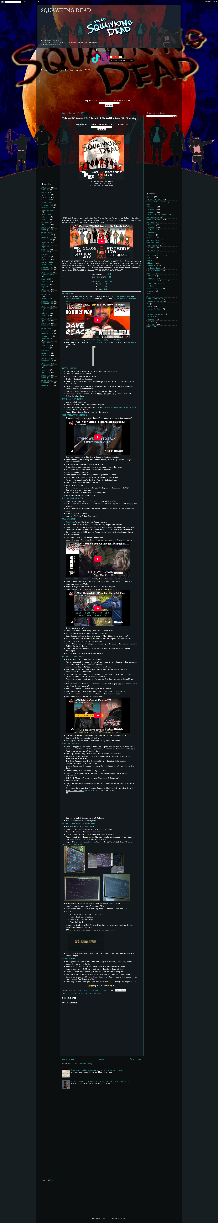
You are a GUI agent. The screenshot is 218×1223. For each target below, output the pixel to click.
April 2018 (45, 372)
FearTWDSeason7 (152, 230)
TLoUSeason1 (151, 248)
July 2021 (45, 281)
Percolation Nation (154, 220)
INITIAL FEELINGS (69, 368)
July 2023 (45, 217)
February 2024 (47, 200)
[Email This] (116, 990)
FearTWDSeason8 (152, 243)
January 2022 (46, 264)
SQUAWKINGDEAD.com (52, 44)
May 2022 (45, 254)
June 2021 (45, 284)
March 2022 (45, 259)
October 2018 (46, 363)
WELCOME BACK (67, 293)
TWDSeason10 (151, 207)
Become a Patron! (116, 63)
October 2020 (46, 306)
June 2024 (45, 190)
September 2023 (47, 210)
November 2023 (47, 205)
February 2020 (47, 326)
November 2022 (47, 237)
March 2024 (45, 197)
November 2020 (47, 304)
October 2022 (46, 240)
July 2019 (45, 345)
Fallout (149, 260)
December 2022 (47, 235)
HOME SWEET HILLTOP (70, 743)
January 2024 (46, 202)
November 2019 (47, 333)
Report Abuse (47, 1180)
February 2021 (47, 294)
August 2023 (46, 214)
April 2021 (45, 289)
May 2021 (45, 287)
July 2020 (45, 313)
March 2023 (45, 227)
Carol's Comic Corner (155, 255)
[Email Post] (112, 990)
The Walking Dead (84, 993)
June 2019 (45, 348)
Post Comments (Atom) (83, 1064)
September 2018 (47, 366)
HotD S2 (149, 296)
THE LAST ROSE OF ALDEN (72, 498)
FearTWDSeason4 (152, 240)
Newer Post (68, 1059)
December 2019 (47, 331)
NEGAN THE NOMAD (69, 959)
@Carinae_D (103, 342)
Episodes (72, 993)
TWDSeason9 (150, 209)
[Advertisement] (49, 145)
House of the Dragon (154, 299)
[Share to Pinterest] (125, 990)
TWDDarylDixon (152, 265)
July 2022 (45, 249)
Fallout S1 (150, 263)
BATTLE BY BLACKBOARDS (72, 845)
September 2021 (47, 275)
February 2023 (47, 230)
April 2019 (45, 353)
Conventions (151, 253)
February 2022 (47, 262)
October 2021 (46, 272)
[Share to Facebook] (122, 990)
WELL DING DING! (69, 519)
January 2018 (46, 380)
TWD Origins (151, 316)
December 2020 (47, 301)
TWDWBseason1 (151, 232)
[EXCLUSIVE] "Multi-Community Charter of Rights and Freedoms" (97, 1070)
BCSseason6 (150, 235)
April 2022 (45, 257)
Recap (148, 204)
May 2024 (45, 192)
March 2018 (45, 375)
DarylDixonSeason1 (153, 271)
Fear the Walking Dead (155, 202)
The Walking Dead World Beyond (159, 214)
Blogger (124, 1218)
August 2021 (46, 279)
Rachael (99, 340)
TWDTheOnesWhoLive (154, 268)
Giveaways (150, 291)
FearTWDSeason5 (152, 222)
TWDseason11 (98, 993)
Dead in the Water (153, 309)
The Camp (150, 286)
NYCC (148, 311)
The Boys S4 (151, 324)
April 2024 (45, 195)
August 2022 (46, 247)
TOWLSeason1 (151, 276)
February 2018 (47, 378)
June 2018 (45, 370)
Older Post (135, 1059)
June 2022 (45, 252)
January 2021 (46, 298)
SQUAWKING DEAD (66, 10)
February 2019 (47, 358)
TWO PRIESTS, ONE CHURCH (72, 656)
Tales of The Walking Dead (157, 281)
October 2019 (46, 336)
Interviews (150, 225)
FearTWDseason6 (152, 217)
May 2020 (45, 318)
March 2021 (45, 292)
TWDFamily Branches (154, 301)
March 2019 (45, 355)
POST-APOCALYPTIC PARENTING (74, 415)
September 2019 (47, 338)
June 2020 (45, 315)
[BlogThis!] (118, 990)
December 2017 (47, 383)
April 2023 (45, 224)
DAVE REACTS (86, 299)
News (148, 293)
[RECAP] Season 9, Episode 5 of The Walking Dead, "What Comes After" (100, 1081)
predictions (151, 327)
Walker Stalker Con (154, 288)
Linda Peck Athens (90, 790)
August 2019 (46, 343)
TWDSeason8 (150, 227)
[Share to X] (120, 990)
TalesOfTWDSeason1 (154, 283)
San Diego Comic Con (155, 314)
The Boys (150, 322)
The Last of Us (152, 250)
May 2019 (45, 350)
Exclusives (150, 258)
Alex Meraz (70, 522)
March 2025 (45, 187)
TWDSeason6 (150, 319)
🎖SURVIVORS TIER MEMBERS (101, 281)
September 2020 (47, 309)
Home (101, 1059)
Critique (149, 306)
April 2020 (45, 321)
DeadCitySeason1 (153, 273)
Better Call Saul (153, 237)
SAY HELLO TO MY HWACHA (72, 399)
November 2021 (47, 270)
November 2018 (47, 361)
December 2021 (47, 267)
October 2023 (46, 207)
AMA (147, 304)
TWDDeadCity (151, 278)
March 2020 (45, 323)
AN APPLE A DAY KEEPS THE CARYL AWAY (78, 824)
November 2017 (47, 385)
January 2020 (46, 328)
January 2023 (46, 232)
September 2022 (47, 242)
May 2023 (45, 222)
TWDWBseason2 (151, 245)
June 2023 (45, 219)
